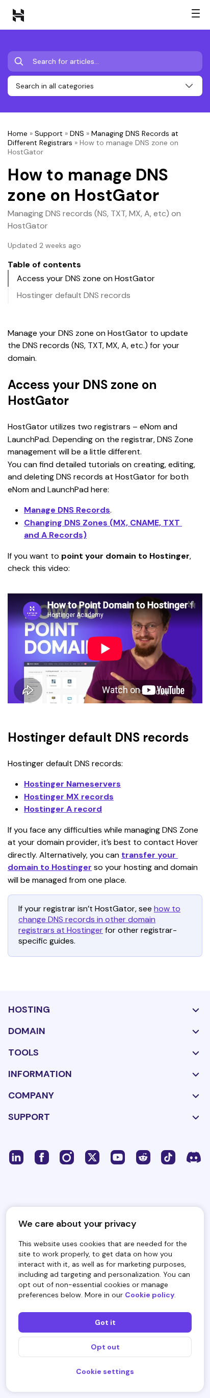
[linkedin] (16, 1156)
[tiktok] (168, 1156)
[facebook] (42, 1156)
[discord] (194, 1156)
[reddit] (143, 1156)
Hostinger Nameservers (72, 783)
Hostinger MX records (69, 796)
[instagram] (67, 1156)
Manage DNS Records (67, 510)
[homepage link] (18, 15)
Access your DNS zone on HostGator (86, 278)
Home (18, 133)
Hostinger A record (63, 809)
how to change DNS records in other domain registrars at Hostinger (99, 919)
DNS (77, 133)
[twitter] (92, 1156)
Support (49, 133)
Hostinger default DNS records (73, 295)
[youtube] (118, 1156)
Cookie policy (149, 1294)
